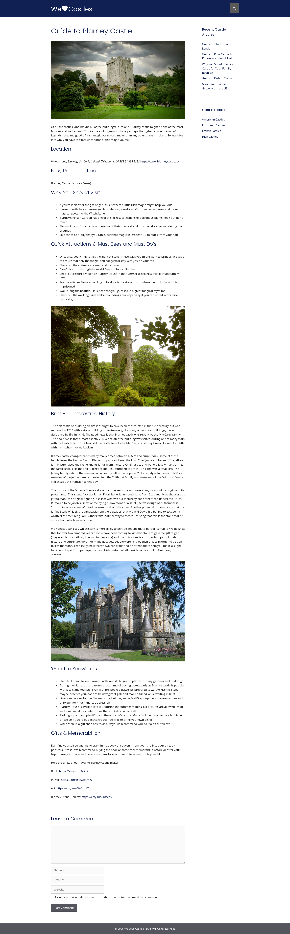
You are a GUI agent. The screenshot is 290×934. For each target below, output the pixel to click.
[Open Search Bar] (234, 8)
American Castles (213, 119)
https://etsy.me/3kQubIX (72, 788)
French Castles (211, 131)
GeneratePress (166, 928)
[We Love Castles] (72, 8)
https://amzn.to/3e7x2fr (75, 771)
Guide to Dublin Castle (217, 78)
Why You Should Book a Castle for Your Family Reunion (217, 68)
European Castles (213, 125)
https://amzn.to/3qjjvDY (76, 780)
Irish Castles (210, 136)
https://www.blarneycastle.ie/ (159, 161)
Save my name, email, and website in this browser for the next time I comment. (106, 897)
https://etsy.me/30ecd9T (98, 797)
